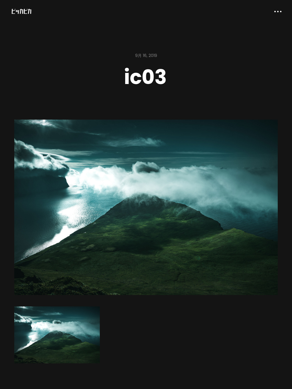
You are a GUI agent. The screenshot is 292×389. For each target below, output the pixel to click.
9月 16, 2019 (146, 55)
